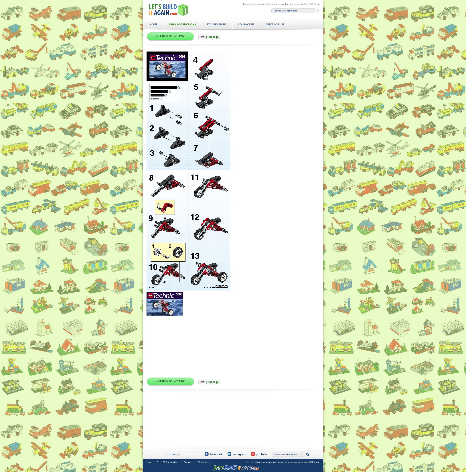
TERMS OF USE (275, 24)
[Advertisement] (233, 348)
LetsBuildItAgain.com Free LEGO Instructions (169, 9)
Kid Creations (217, 24)
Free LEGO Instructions (168, 462)
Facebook (216, 454)
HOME (154, 24)
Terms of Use (204, 462)
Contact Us (246, 24)
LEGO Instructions (182, 24)
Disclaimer (188, 462)
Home (149, 462)
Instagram (239, 454)
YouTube (261, 454)
